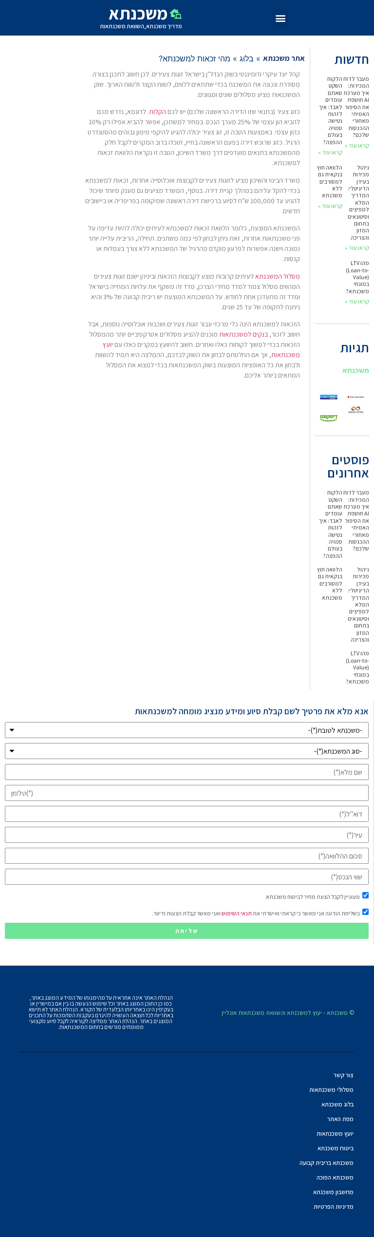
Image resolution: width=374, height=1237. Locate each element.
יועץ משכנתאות (335, 1133)
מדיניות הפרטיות (334, 1206)
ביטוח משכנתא (336, 1148)
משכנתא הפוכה (335, 1177)
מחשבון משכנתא (333, 1192)
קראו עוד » (357, 145)
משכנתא (355, 370)
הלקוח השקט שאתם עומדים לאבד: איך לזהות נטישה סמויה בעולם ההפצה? (330, 110)
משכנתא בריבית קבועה (326, 1163)
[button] (281, 18)
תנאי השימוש (237, 913)
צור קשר (344, 1075)
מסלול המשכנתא (277, 276)
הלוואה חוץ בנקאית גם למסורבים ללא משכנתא (329, 181)
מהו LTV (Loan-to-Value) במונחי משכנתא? (357, 277)
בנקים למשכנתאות (243, 334)
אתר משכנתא (284, 58)
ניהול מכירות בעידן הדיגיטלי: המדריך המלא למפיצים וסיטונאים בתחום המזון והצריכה (358, 202)
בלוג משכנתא (337, 1104)
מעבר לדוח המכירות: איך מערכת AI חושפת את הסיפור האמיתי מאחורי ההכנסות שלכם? (356, 106)
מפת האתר (340, 1119)
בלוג (247, 58)
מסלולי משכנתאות (331, 1089)
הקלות (157, 111)
